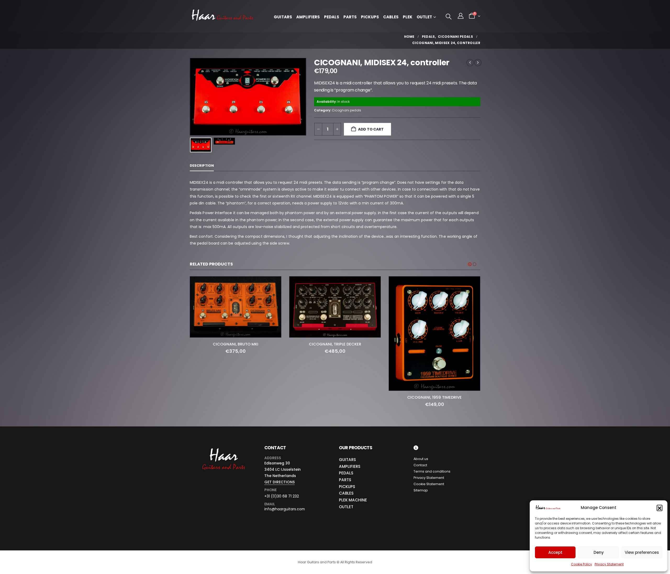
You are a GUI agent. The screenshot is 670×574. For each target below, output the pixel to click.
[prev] (470, 62)
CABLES (346, 493)
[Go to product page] (235, 307)
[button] (659, 507)
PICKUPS (347, 486)
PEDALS (346, 473)
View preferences (642, 552)
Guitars (283, 17)
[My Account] (460, 16)
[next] (478, 62)
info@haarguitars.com (284, 509)
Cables (391, 17)
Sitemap (421, 490)
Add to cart (371, 129)
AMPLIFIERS (349, 466)
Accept (555, 552)
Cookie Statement (429, 484)
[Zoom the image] (223, 448)
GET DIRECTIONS (279, 482)
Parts (350, 17)
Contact (420, 465)
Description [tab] (202, 165)
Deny (599, 552)
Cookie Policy (581, 564)
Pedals (331, 17)
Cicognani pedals (346, 110)
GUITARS (347, 459)
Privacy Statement (609, 564)
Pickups (370, 17)
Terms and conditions (432, 471)
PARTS (345, 480)
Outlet (424, 17)
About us (421, 459)
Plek (407, 17)
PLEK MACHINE (353, 500)
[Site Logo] (222, 16)
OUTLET (346, 507)
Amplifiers (308, 17)
